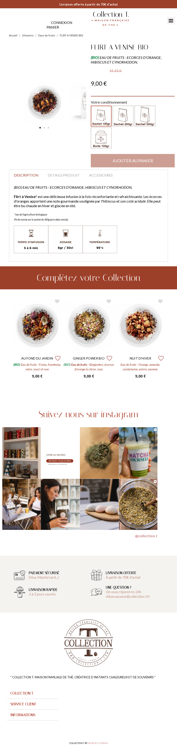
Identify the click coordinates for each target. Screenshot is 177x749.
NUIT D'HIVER (140, 358)
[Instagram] (10, 20)
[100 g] (101, 116)
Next (169, 340)
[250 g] (123, 116)
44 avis (116, 70)
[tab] (32, 693)
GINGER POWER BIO (89, 358)
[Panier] (53, 27)
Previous (8, 340)
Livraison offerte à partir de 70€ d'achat (88, 4)
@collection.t (146, 536)
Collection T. (111, 14)
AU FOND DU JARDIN (37, 358)
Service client (23, 704)
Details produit (64, 175)
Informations (22, 715)
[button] (40, 127)
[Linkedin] (14, 20)
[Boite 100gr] (101, 138)
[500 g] (145, 116)
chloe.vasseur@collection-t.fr (128, 596)
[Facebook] (5, 20)
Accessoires (101, 175)
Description (26, 175)
